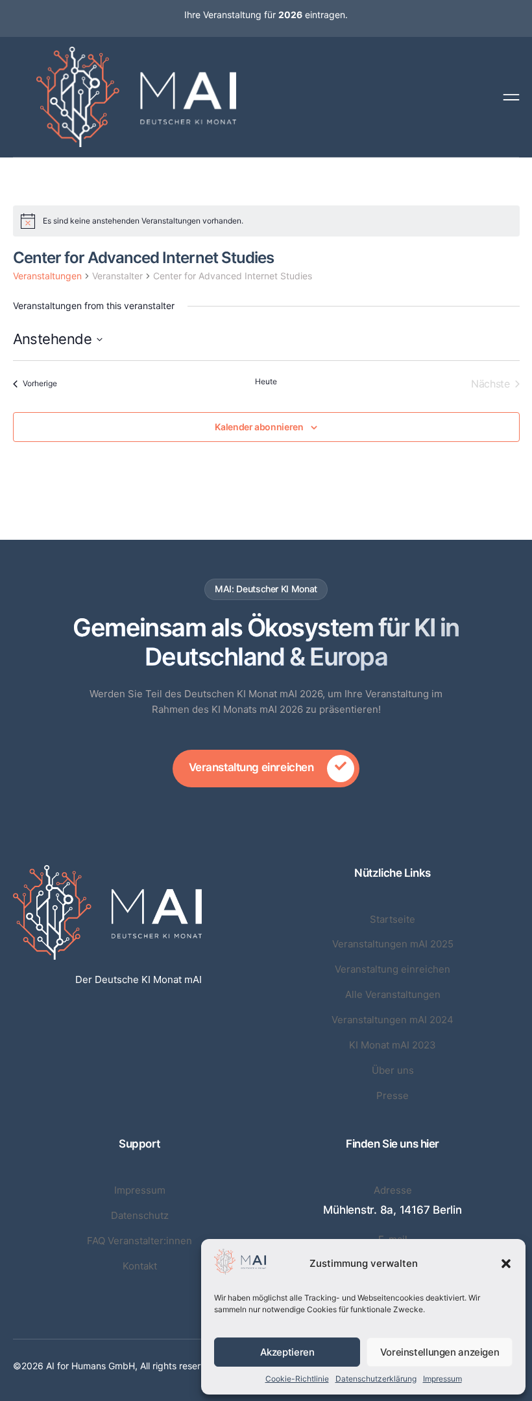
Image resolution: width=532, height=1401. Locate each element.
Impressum (442, 1379)
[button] (506, 1263)
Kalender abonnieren (259, 427)
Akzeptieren (287, 1352)
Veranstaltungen (47, 275)
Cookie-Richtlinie (297, 1379)
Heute (266, 381)
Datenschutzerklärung (376, 1379)
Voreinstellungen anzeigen (440, 1352)
